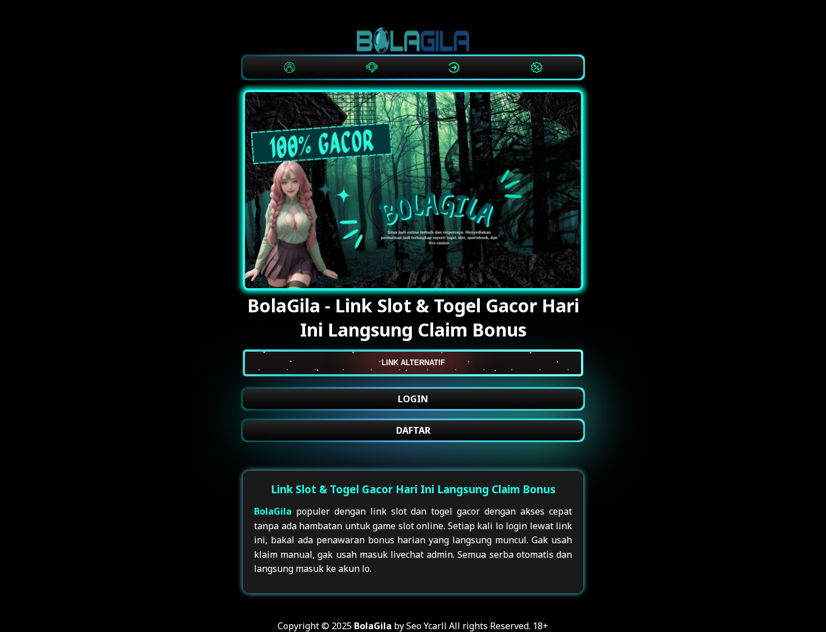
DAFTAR (413, 430)
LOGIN (413, 399)
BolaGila (273, 511)
